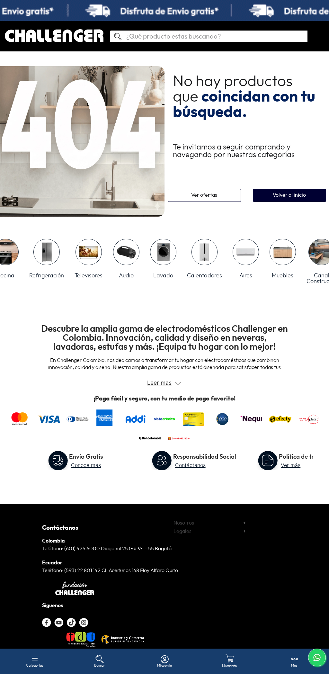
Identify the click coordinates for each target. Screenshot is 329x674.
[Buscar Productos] (115, 37)
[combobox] (208, 36)
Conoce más (86, 465)
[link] (164, 10)
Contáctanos (190, 465)
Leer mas (159, 382)
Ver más (290, 465)
